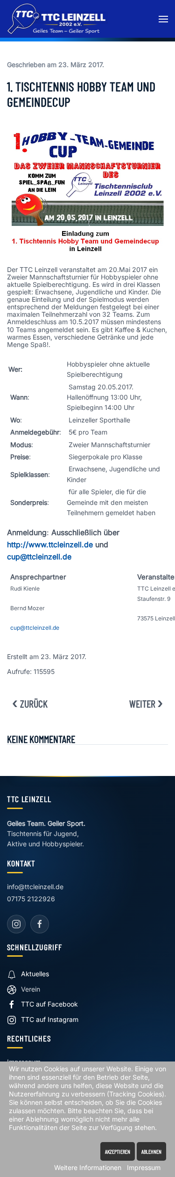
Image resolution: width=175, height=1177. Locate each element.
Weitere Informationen (87, 1167)
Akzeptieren (117, 1151)
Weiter (142, 703)
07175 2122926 (31, 899)
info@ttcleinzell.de (35, 887)
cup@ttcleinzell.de (39, 556)
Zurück (34, 703)
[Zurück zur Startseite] (57, 19)
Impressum (144, 1167)
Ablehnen (151, 1151)
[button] (163, 19)
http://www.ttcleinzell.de (50, 544)
